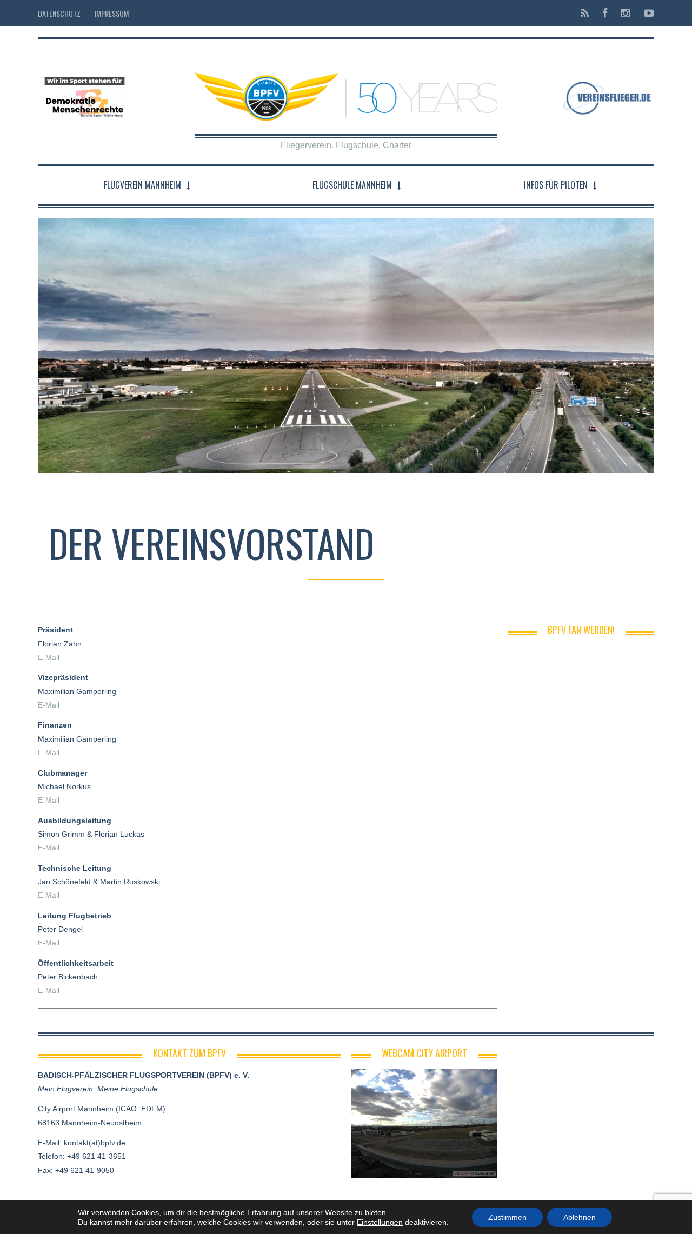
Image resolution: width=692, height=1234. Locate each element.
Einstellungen (380, 1222)
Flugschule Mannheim (352, 184)
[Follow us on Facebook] (605, 13)
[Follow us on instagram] (625, 13)
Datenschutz (59, 13)
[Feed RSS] (584, 13)
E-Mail (48, 657)
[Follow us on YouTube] (645, 13)
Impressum (112, 13)
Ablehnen (579, 1217)
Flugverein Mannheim (142, 184)
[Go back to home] (346, 88)
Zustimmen (507, 1217)
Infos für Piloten (556, 184)
